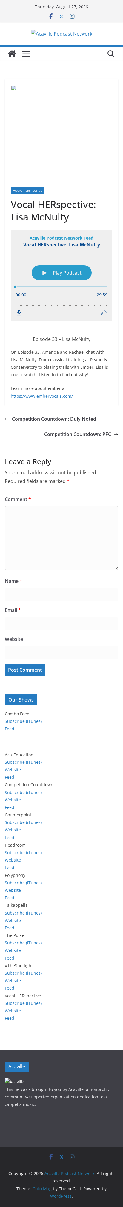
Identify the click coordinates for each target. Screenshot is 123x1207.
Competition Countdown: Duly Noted (54, 419)
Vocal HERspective (27, 190)
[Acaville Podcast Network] (12, 54)
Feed (9, 728)
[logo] (15, 1082)
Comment (18, 499)
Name (13, 581)
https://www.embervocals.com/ (42, 396)
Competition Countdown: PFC (77, 434)
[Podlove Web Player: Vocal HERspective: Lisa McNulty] (61, 275)
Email (13, 610)
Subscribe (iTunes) (23, 721)
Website (14, 639)
